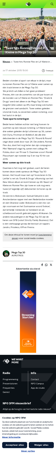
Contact (35, 379)
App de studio (38, 388)
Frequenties (9, 388)
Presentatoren (10, 384)
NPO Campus (37, 384)
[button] (4, 4)
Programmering (10, 379)
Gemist (6, 392)
